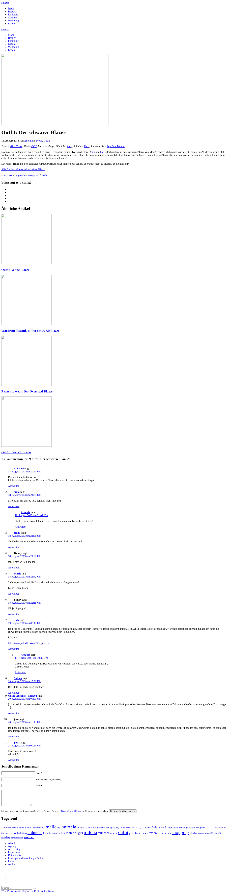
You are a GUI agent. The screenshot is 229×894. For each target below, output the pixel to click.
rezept (160, 833)
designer (140, 828)
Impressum (14, 852)
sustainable (209, 833)
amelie (49, 826)
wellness (19, 837)
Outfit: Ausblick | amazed (22, 695)
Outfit (47, 140)
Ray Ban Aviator (116, 146)
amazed (5, 2)
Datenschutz (14, 855)
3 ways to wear (8, 827)
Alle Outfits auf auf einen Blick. (23, 169)
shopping (180, 832)
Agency (12, 846)
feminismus (179, 827)
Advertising (14, 849)
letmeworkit (54, 833)
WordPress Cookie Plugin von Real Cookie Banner (28, 891)
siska (17, 491)
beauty (80, 827)
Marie (17, 573)
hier (69, 146)
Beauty (12, 11)
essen (148, 827)
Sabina (18, 678)
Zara (86, 146)
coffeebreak (131, 827)
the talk (217, 833)
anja (59, 827)
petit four (134, 833)
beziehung (107, 827)
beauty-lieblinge (93, 827)
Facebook (6, 175)
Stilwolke (19, 468)
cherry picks (118, 827)
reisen (144, 833)
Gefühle (12, 17)
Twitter (44, 175)
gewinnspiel (190, 828)
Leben (11, 23)
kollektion (22, 833)
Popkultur (13, 14)
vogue (13, 837)
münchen (104, 833)
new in (114, 833)
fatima (170, 827)
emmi (17, 532)
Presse (11, 861)
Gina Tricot (16, 146)
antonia (69, 826)
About (11, 843)
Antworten (13, 485)
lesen (45, 833)
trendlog (5, 837)
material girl (74, 833)
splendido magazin (197, 833)
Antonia (28, 140)
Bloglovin (20, 175)
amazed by (38, 827)
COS (34, 146)
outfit (123, 832)
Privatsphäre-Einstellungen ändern (26, 858)
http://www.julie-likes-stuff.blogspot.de (28, 643)
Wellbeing (13, 20)
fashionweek (159, 827)
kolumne (34, 832)
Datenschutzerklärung (71, 811)
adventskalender (23, 827)
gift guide (200, 827)
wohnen (29, 837)
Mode (11, 8)
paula (17, 742)
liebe (63, 833)
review (153, 833)
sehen (167, 833)
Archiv (11, 864)
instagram (209, 828)
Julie (16, 620)
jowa (14, 833)
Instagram (32, 175)
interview (218, 827)
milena (90, 832)
